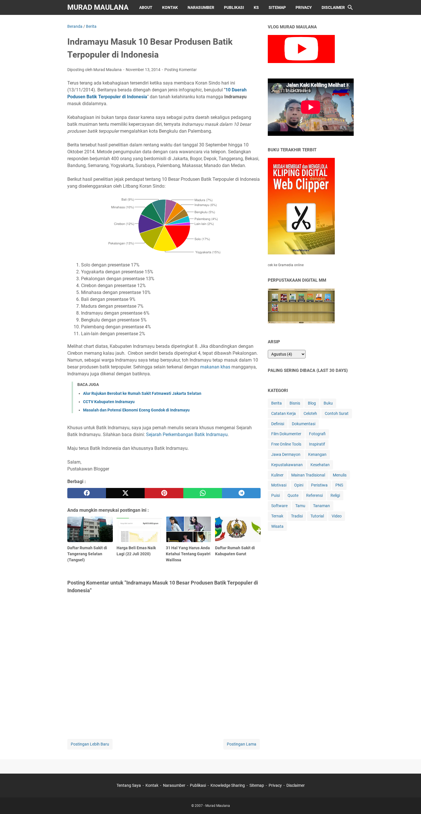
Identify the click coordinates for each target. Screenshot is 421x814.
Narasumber (201, 7)
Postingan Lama (241, 744)
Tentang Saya (129, 785)
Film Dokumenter (286, 433)
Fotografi (317, 433)
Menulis (340, 475)
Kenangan (317, 454)
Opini (298, 485)
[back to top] (409, 801)
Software (279, 505)
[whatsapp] (202, 493)
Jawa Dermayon (285, 454)
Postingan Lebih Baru (90, 744)
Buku (328, 403)
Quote (293, 495)
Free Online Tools (286, 444)
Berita (276, 403)
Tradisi (297, 516)
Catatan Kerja (283, 413)
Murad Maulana (98, 7)
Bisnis (295, 403)
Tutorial (317, 516)
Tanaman (321, 505)
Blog (312, 403)
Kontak (170, 7)
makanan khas (215, 367)
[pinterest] (164, 493)
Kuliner (277, 475)
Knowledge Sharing (227, 785)
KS (256, 7)
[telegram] (241, 493)
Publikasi (234, 7)
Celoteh (310, 413)
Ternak (277, 516)
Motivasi (278, 485)
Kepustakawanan (287, 464)
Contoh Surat (337, 413)
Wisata (277, 526)
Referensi (314, 495)
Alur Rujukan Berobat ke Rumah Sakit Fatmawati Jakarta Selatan (142, 393)
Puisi (275, 495)
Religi (335, 495)
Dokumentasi (303, 423)
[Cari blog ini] (350, 7)
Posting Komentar (180, 69)
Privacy (304, 7)
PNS (339, 485)
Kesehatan (320, 464)
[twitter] (125, 493)
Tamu (300, 505)
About (145, 7)
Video (337, 516)
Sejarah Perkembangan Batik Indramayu (187, 434)
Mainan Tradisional (308, 475)
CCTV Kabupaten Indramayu (109, 401)
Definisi (277, 423)
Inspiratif (317, 444)
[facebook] (86, 493)
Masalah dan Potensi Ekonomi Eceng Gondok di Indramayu (136, 410)
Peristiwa (319, 485)
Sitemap (277, 7)
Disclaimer (333, 7)
